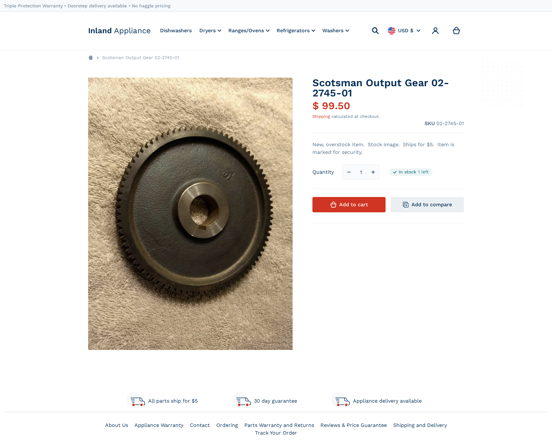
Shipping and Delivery (420, 425)
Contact (200, 425)
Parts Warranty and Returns (279, 425)
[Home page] (90, 57)
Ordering (227, 425)
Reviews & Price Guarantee (353, 425)
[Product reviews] (346, 123)
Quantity (323, 172)
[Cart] (456, 31)
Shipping (321, 116)
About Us (116, 425)
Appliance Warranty (158, 425)
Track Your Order (276, 433)
